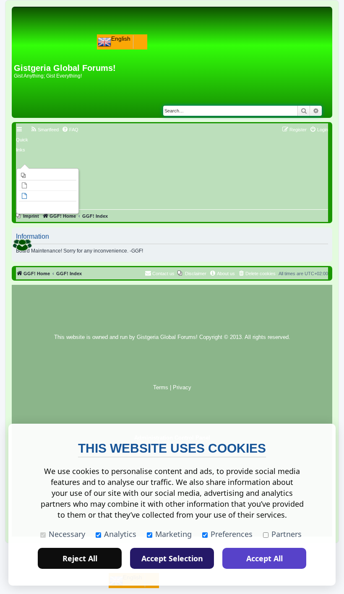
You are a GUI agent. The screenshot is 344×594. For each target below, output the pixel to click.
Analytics (120, 534)
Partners (286, 534)
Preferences (232, 534)
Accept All (264, 558)
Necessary (67, 534)
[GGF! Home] (36, 49)
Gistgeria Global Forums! (167, 337)
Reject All (80, 558)
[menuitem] (47, 175)
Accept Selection (172, 558)
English (120, 38)
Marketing (173, 534)
